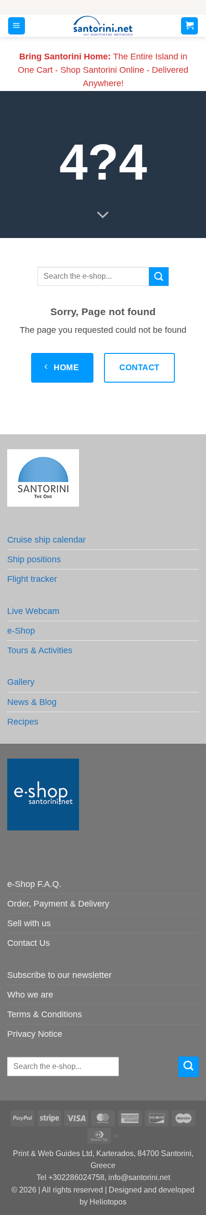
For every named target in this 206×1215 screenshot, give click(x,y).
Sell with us (29, 923)
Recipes (22, 722)
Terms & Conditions (44, 1014)
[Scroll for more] (103, 215)
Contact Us (28, 943)
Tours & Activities (39, 650)
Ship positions (34, 559)
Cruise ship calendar (46, 540)
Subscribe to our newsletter (59, 975)
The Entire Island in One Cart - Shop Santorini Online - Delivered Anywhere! (103, 70)
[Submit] (158, 276)
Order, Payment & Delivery (58, 903)
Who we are (30, 994)
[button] (16, 25)
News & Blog (32, 702)
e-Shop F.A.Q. (34, 884)
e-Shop (21, 631)
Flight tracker (32, 579)
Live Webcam (33, 611)
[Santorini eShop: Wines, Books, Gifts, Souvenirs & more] (103, 26)
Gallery (20, 682)
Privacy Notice (34, 1034)
